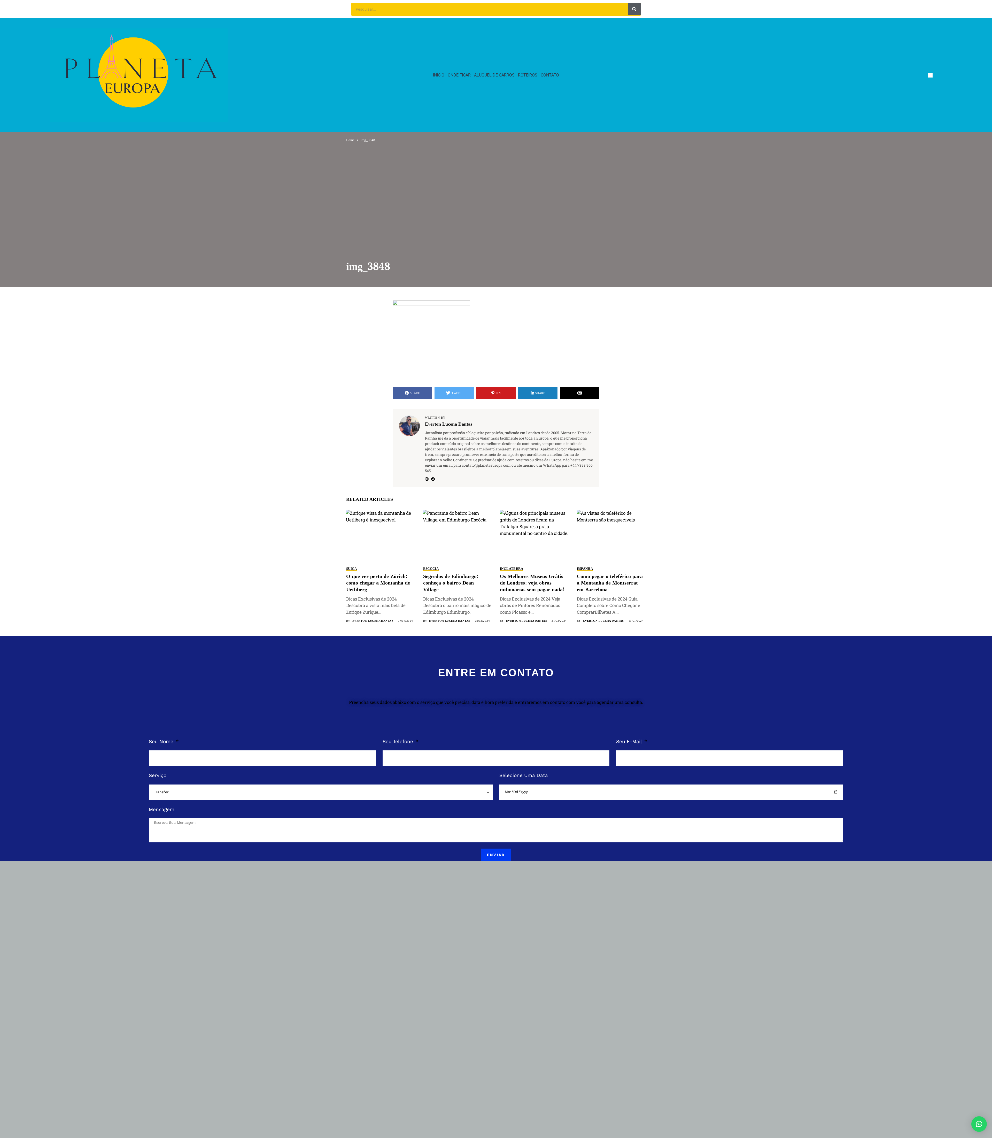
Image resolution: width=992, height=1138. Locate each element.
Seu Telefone (399, 741)
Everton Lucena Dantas (448, 424)
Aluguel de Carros (494, 75)
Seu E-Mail (629, 741)
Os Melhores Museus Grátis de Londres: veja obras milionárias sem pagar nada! (532, 583)
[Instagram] (940, 75)
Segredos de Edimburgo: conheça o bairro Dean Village (450, 583)
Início (438, 75)
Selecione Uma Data (523, 775)
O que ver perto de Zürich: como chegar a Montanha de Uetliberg (378, 583)
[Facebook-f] (930, 75)
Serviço (157, 775)
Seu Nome (162, 741)
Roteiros (527, 75)
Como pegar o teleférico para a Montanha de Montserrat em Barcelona (610, 583)
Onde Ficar (459, 75)
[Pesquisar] (634, 9)
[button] (979, 1124)
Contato (550, 75)
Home (350, 140)
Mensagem (161, 809)
